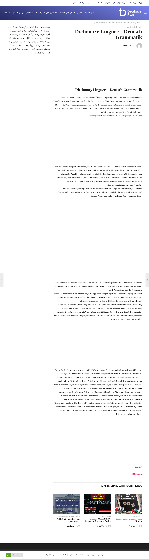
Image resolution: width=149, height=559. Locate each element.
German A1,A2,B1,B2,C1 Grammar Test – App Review (98, 520)
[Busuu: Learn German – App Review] (128, 504)
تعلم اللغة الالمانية (63, 516)
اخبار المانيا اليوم (134, 27)
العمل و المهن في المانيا (120, 3)
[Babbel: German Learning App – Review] (66, 504)
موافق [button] (8, 555)
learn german (136, 516)
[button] (140, 3)
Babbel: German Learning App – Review (68, 520)
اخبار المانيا (133, 3)
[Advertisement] (97, 67)
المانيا (74, 3)
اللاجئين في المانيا (104, 3)
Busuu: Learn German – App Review (129, 520)
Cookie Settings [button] (17, 555)
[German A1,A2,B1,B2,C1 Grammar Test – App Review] (97, 504)
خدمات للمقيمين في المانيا (87, 3)
